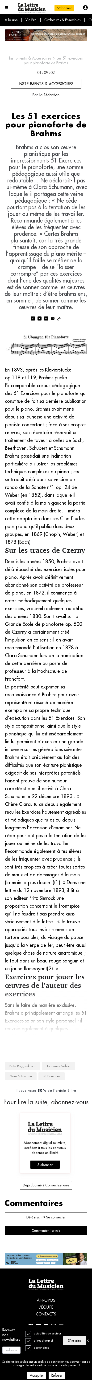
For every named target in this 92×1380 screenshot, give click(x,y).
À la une (11, 20)
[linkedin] (46, 318)
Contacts (46, 1314)
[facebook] (33, 318)
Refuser (57, 1375)
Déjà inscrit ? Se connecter (45, 1217)
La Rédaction (49, 95)
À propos (46, 1300)
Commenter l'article (46, 1230)
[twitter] (39, 318)
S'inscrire (74, 1340)
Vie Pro (31, 20)
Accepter (37, 1375)
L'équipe (46, 1307)
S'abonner (45, 1165)
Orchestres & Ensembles (62, 20)
